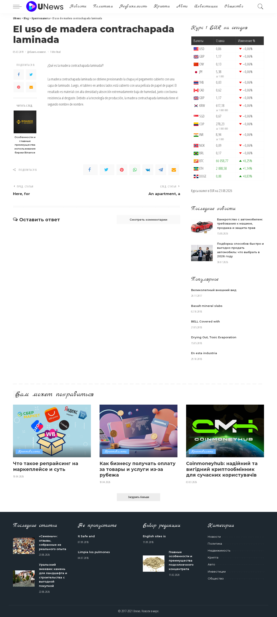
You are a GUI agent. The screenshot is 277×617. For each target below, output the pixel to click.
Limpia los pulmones (94, 552)
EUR (212, 190)
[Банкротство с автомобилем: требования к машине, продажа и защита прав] (202, 227)
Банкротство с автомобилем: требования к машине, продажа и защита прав (240, 224)
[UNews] (44, 6)
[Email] (31, 87)
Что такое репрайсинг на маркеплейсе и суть (45, 466)
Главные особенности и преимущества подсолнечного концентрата (181, 560)
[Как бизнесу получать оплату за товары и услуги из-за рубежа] (138, 431)
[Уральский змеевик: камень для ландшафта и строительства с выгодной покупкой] (24, 578)
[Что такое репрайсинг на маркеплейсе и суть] (52, 431)
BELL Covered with (205, 321)
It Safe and (86, 536)
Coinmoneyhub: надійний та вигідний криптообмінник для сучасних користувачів (222, 469)
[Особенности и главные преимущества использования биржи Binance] (25, 122)
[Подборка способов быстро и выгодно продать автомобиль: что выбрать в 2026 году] (202, 253)
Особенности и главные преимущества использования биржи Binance (24, 145)
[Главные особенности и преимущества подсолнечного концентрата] (153, 563)
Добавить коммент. (37, 51)
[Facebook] (18, 74)
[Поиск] (260, 6)
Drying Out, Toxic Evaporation (213, 337)
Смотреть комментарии (148, 219)
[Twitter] (31, 74)
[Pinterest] (18, 87)
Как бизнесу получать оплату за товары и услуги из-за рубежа (138, 469)
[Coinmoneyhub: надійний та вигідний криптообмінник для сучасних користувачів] (225, 431)
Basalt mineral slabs (206, 306)
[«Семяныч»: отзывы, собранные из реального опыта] (24, 546)
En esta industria (204, 353)
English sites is (154, 536)
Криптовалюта (29, 451)
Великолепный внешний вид (213, 290)
